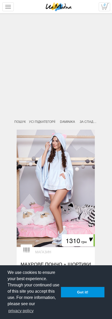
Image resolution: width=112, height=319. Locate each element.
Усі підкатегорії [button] (42, 121)
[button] (67, 121)
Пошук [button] (20, 121)
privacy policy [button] (21, 311)
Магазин (43, 251)
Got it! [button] (82, 292)
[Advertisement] (56, 80)
